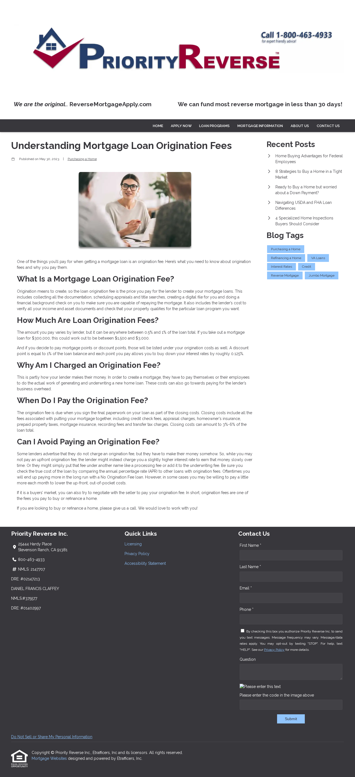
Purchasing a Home (82, 159)
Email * (246, 588)
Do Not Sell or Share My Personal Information (51, 737)
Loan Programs (214, 126)
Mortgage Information (260, 126)
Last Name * (250, 567)
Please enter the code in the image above (277, 695)
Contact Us (328, 126)
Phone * (246, 609)
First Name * (250, 545)
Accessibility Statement (145, 563)
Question (248, 659)
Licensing (133, 544)
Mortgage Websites (50, 758)
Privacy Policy (137, 553)
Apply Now (181, 126)
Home (158, 126)
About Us (300, 126)
